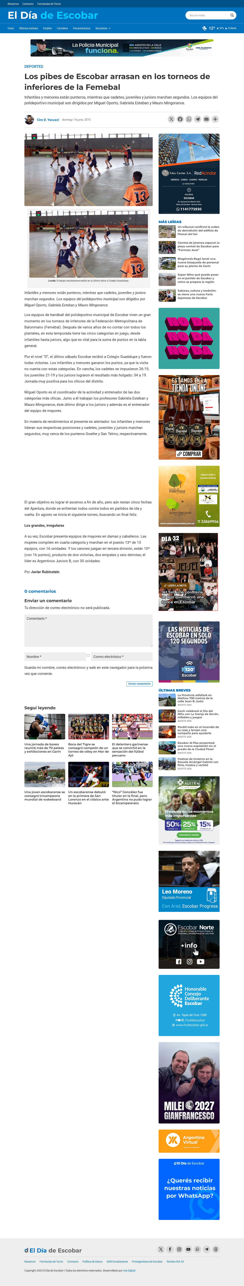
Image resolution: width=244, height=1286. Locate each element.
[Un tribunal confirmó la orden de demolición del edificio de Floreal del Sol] (167, 231)
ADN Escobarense (117, 1261)
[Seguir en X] (161, 1249)
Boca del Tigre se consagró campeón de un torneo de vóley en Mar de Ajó (88, 749)
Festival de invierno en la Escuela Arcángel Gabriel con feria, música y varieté (198, 762)
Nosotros (13, 3)
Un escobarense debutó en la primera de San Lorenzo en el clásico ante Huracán (88, 797)
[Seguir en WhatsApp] (197, 1249)
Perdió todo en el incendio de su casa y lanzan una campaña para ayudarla (198, 730)
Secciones (101, 28)
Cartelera (62, 28)
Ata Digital (129, 1270)
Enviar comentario (139, 683)
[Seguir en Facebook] (170, 1249)
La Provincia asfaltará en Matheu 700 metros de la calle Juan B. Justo (195, 698)
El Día (53, 15)
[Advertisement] (88, 468)
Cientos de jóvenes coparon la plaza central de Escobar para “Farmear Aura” (199, 246)
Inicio (11, 28)
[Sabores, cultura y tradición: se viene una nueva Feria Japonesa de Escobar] (167, 295)
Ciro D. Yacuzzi (48, 120)
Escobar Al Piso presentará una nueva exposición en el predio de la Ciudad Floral (197, 746)
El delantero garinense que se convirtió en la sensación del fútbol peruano (130, 749)
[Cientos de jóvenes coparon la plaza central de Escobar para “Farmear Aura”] (167, 247)
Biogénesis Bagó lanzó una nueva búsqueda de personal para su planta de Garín (198, 262)
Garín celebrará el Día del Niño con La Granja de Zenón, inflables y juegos (198, 714)
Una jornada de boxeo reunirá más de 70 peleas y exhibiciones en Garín (44, 747)
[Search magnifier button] (232, 15)
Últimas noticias (28, 28)
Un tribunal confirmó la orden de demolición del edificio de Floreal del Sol (198, 230)
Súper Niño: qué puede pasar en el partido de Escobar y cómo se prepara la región (198, 278)
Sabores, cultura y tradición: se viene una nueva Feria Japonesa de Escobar (197, 294)
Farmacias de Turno (49, 3)
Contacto (28, 3)
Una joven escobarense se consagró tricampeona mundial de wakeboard (44, 795)
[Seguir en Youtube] (188, 1249)
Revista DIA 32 (175, 1261)
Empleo (47, 28)
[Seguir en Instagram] (179, 1249)
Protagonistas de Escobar (147, 1261)
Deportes (33, 66)
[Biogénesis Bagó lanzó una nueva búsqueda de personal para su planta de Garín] (167, 263)
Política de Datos (92, 1261)
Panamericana (81, 28)
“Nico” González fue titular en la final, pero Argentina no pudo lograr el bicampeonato (132, 797)
